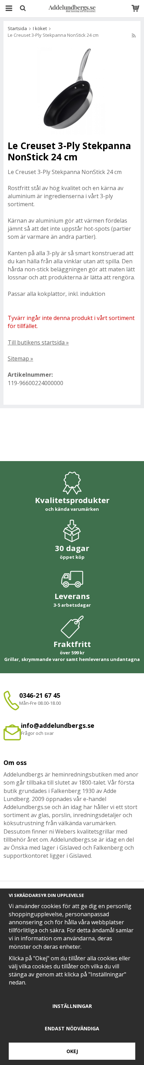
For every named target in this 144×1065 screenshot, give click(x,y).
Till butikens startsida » (38, 342)
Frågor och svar (37, 733)
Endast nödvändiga (72, 1028)
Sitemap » (20, 358)
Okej (72, 1051)
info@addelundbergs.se (57, 725)
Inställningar (72, 1006)
